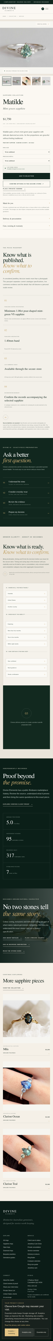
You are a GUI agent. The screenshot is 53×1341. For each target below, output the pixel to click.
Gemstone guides (9, 1257)
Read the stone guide (14, 951)
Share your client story (10, 1287)
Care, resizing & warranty (26, 226)
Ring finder (31, 1257)
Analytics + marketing (11, 1332)
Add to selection (26, 176)
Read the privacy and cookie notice (17, 1325)
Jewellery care (32, 1268)
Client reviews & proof (10, 1283)
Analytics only (26, 1332)
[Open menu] (48, 8)
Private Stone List (9, 1290)
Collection (12, 16)
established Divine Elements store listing (22, 425)
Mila (6, 1049)
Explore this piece (26, 1053)
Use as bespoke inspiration (16, 944)
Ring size (6, 147)
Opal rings (6, 1247)
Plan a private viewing (14, 189)
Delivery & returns (34, 1254)
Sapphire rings (8, 1244)
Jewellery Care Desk (35, 1244)
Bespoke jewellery (9, 1254)
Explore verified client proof (18, 804)
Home (4, 16)
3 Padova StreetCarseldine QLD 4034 (35, 1281)
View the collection (13, 988)
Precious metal (8, 156)
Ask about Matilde (12, 938)
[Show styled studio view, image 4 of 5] (36, 81)
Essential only (41, 1332)
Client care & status (34, 1240)
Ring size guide (33, 1264)
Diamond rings (8, 1250)
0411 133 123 (32, 1286)
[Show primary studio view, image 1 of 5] (6, 81)
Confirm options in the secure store (26, 184)
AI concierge (7, 1297)
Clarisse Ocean (11, 1116)
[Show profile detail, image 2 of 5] (16, 81)
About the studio (8, 1280)
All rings (6, 1240)
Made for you (26, 203)
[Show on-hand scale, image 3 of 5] (26, 81)
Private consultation (34, 1247)
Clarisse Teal (10, 1184)
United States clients (10, 1294)
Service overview (33, 1250)
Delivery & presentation (26, 218)
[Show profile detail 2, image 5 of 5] (46, 81)
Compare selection (34, 1261)
